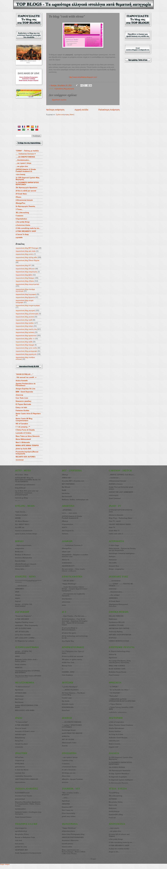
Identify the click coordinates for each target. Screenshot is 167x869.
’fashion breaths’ (21, 515)
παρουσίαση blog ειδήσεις (25, 281)
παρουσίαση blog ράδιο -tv (25, 339)
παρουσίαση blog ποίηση (24, 326)
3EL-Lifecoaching (22, 213)
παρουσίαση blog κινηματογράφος (28, 305)
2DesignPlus (20, 203)
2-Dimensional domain (24, 200)
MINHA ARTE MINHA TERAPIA (27, 445)
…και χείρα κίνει (22, 166)
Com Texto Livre (22, 398)
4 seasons (19, 216)
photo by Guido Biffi (23, 449)
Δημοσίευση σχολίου (59, 100)
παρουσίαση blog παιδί (24, 320)
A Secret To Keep (22, 234)
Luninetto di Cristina (23, 433)
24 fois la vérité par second (26, 191)
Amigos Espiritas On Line (25, 389)
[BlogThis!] (84, 85)
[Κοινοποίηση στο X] (86, 85)
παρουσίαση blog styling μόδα (26, 257)
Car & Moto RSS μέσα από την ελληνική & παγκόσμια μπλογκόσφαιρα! (26, 493)
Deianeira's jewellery (23, 401)
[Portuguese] (24, 130)
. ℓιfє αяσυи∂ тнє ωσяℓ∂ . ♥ (26, 377)
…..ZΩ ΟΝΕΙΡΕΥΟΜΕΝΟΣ (25, 157)
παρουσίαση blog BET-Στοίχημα (27, 248)
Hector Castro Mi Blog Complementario (24, 419)
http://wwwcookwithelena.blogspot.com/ (83, 77)
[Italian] (37, 127)
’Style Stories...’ (21, 512)
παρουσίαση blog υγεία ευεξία (26, 348)
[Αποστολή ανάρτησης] (77, 85)
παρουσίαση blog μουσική (25, 317)
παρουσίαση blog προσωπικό (26, 335)
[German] (28, 127)
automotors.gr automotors (25, 485)
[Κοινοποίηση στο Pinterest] (90, 85)
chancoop (19, 395)
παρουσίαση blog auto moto (25, 251)
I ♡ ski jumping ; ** (23, 427)
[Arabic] (33, 130)
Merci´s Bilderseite (23, 442)
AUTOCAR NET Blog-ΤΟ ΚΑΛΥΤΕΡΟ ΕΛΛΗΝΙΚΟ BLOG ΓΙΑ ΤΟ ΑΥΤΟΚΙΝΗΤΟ (27, 479)
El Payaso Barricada (23, 404)
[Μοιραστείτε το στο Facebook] (88, 85)
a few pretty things (23, 222)
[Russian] (20, 130)
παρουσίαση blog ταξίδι (24, 342)
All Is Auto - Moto (21, 475)
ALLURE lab (19, 527)
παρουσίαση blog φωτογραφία (26, 351)
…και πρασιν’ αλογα (23, 163)
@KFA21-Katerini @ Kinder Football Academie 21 (26, 170)
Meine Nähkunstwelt (23, 439)
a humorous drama (23, 225)
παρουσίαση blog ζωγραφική (26, 294)
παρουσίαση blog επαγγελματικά (27, 284)
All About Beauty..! (22, 521)
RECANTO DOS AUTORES (25, 457)
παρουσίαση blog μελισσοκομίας (27, 314)
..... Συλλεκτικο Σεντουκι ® (26, 154)
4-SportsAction (21, 219)
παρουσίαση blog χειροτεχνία (26, 354)
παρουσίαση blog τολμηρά (25, 345)
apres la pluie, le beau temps (26, 534)
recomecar (20, 460)
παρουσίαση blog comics (24, 254)
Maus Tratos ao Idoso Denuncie (27, 436)
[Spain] (33, 127)
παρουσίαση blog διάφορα (25, 278)
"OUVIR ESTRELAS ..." (24, 374)
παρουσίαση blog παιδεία (25, 323)
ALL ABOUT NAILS (22, 524)
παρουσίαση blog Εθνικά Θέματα (27, 260)
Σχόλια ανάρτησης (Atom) (65, 114)
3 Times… (19, 209)
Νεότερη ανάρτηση (55, 109)
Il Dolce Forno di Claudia (25, 430)
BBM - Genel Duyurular (24, 392)
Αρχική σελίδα (81, 109)
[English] (20, 127)
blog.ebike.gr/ (20, 488)
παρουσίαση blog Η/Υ (23, 265)
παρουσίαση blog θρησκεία (25, 297)
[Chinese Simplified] (37, 130)
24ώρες (18, 197)
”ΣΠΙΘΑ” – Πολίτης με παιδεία (27, 151)
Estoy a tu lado (21, 407)
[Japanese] (28, 130)
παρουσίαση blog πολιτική (25, 332)
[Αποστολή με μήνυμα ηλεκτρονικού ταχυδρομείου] (81, 85)
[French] (24, 127)
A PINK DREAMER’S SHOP (26, 231)
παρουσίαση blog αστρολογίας (26, 272)
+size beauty (20, 174)
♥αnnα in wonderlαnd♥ (23, 531)
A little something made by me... (28, 228)
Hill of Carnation (22, 424)
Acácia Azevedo (22, 380)
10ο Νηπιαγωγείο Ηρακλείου (26, 187)
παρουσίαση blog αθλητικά (25, 269)
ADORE (18, 518)
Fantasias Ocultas (22, 410)
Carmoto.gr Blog (21, 498)
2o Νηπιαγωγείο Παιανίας (25, 206)
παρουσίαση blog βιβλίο (24, 275)
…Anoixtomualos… (23, 160)
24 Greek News (21, 194)
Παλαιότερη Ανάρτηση (109, 109)
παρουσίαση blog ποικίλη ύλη (26, 329)
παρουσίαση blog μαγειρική (64, 89)
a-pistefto (19, 237)
